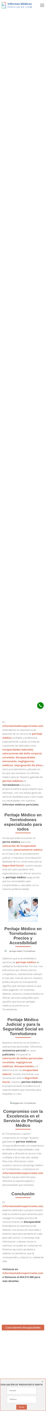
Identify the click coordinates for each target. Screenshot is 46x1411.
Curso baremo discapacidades (23, 1327)
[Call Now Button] (40, 705)
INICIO (5, 1342)
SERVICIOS (7, 1360)
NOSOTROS (7, 1351)
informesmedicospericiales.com (22, 726)
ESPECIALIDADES (10, 1369)
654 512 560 (22, 1304)
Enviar (21, 1407)
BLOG (5, 1377)
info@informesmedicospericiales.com (22, 1301)
